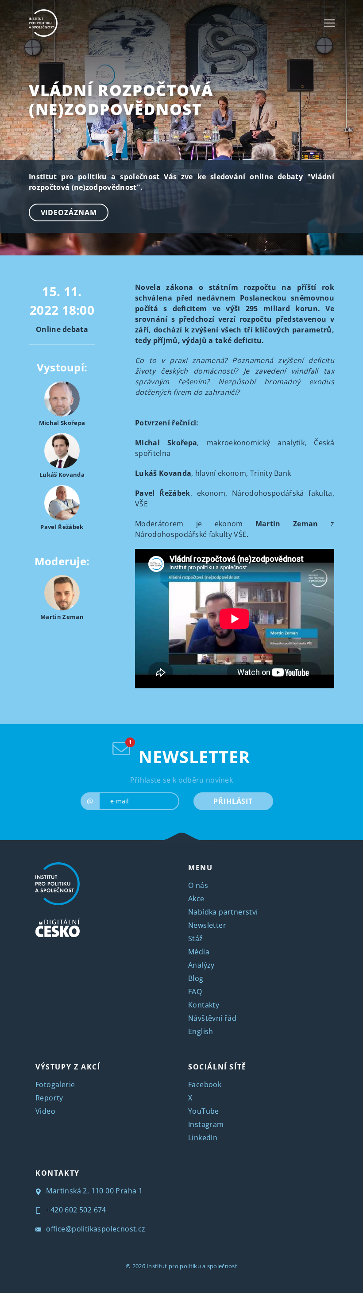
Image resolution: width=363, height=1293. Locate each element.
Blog (196, 978)
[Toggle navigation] (329, 23)
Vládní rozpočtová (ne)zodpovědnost (121, 100)
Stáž (195, 938)
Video (45, 1111)
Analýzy (201, 965)
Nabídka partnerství (223, 912)
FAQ (195, 991)
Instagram (206, 1124)
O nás (198, 885)
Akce (196, 898)
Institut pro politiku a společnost (192, 1266)
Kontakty (203, 1005)
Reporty (49, 1098)
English (200, 1031)
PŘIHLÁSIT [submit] (233, 801)
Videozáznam (69, 212)
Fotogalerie (55, 1084)
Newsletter (207, 925)
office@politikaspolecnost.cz (95, 1229)
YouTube (203, 1111)
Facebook (204, 1084)
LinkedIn (202, 1137)
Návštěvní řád (212, 1018)
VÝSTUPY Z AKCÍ (67, 1067)
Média (198, 952)
